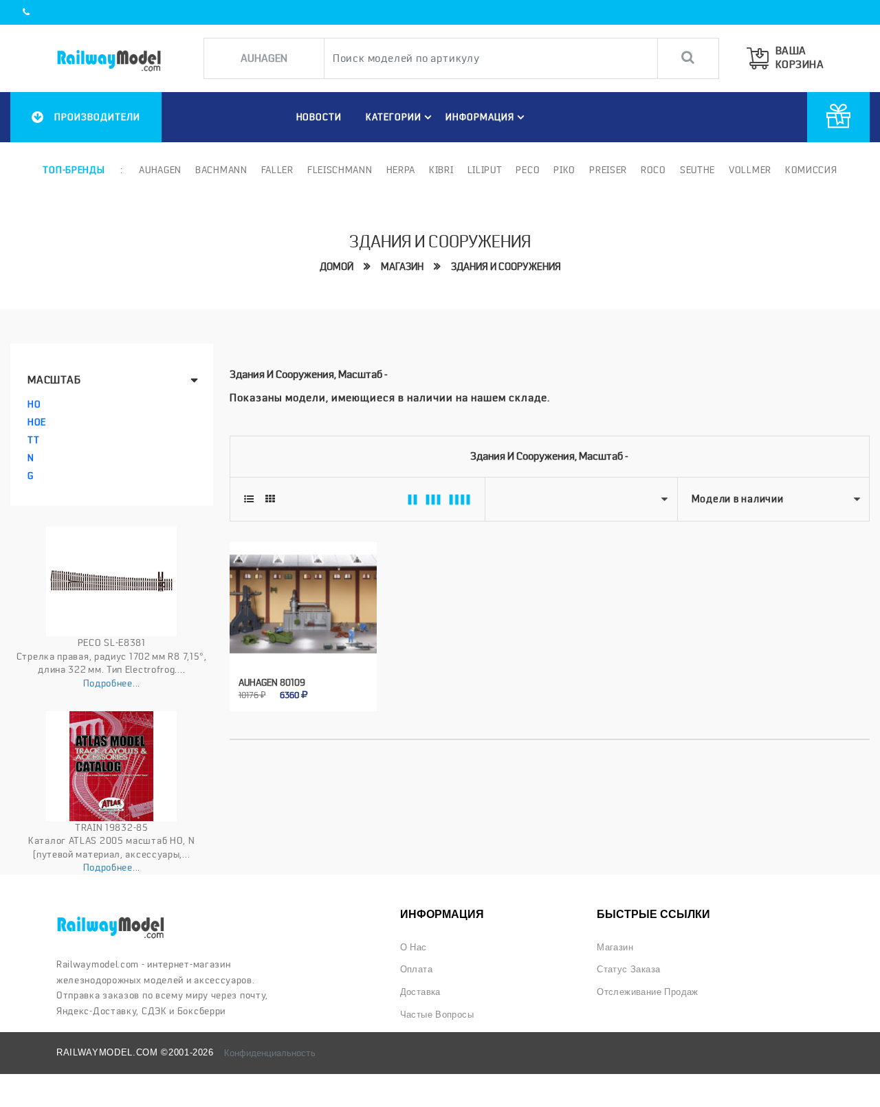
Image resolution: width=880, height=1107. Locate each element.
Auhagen (160, 169)
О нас (413, 947)
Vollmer (750, 169)
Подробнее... (111, 683)
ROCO (653, 169)
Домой (336, 266)
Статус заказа (628, 969)
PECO (528, 169)
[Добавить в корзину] (287, 685)
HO (34, 404)
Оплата (416, 969)
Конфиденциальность (270, 1052)
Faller (277, 169)
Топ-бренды (73, 169)
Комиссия (811, 169)
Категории (393, 116)
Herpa (401, 169)
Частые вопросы (437, 1014)
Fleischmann (340, 169)
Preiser (608, 169)
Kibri (441, 169)
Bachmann (221, 169)
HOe (37, 422)
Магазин (402, 266)
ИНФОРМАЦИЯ (480, 116)
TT (33, 440)
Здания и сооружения (506, 266)
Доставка (420, 992)
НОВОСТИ (319, 116)
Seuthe (697, 169)
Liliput (485, 169)
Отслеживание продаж (647, 992)
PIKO (564, 169)
